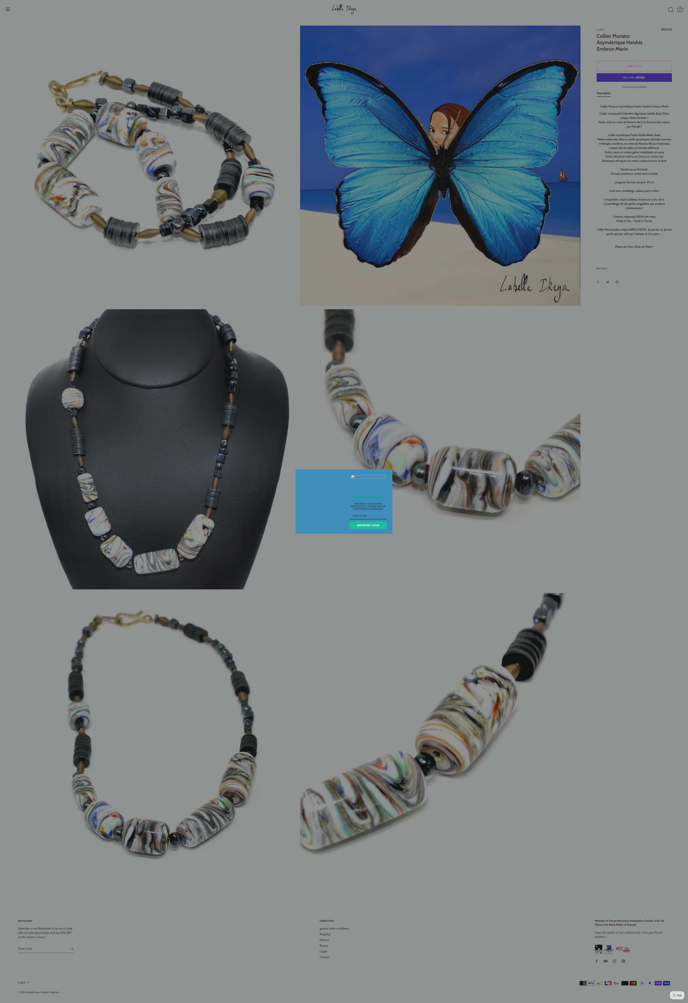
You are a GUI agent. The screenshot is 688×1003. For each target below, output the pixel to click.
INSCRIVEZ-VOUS (368, 525)
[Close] (388, 473)
